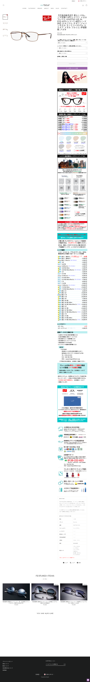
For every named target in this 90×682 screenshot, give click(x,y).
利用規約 (5, 670)
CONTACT (64, 8)
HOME (24, 8)
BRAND (40, 8)
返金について (6, 663)
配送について (6, 665)
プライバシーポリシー (8, 661)
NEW (52, 8)
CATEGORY (32, 8)
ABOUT (46, 8)
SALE (57, 8)
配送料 (61, 34)
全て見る (45, 578)
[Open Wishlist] (88, 680)
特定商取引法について (8, 668)
